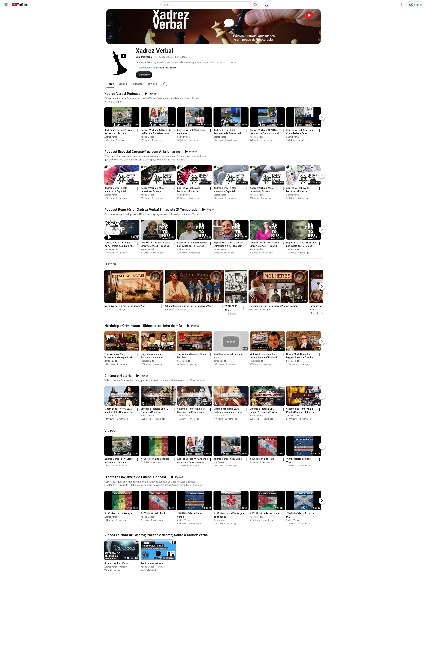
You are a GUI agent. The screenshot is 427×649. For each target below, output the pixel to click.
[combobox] (206, 5)
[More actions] (137, 130)
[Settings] (402, 5)
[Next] (322, 117)
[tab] (110, 84)
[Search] (255, 4)
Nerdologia (109, 361)
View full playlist (148, 570)
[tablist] (213, 84)
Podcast (123, 567)
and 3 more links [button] (167, 67)
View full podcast (112, 570)
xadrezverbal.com (148, 67)
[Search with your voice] (266, 4)
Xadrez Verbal (110, 137)
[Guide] (6, 5)
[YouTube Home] (19, 4)
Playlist (159, 567)
